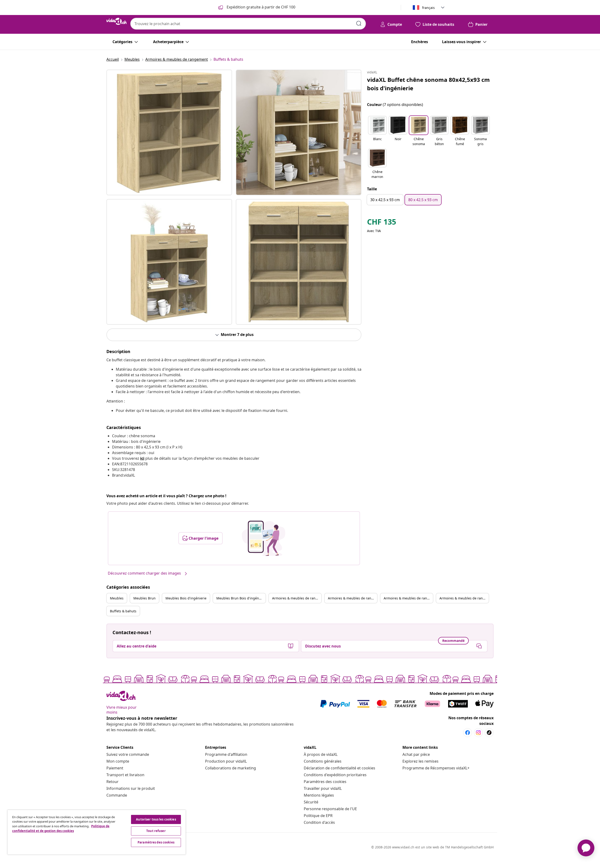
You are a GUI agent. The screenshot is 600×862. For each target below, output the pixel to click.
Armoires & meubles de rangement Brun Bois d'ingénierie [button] (464, 598)
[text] (381, 223)
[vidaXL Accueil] (116, 21)
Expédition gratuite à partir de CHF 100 (260, 7)
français (428, 7)
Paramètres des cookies (325, 781)
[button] (377, 131)
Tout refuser (156, 831)
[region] (97, 832)
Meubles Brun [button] (144, 598)
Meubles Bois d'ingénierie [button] (185, 598)
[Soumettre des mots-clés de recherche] (359, 23)
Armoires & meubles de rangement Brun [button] (352, 598)
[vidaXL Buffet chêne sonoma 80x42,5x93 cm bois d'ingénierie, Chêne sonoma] (169, 132)
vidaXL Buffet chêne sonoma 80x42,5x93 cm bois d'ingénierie (428, 84)
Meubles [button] (117, 598)
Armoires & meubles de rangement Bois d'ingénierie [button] (408, 598)
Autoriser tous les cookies (156, 819)
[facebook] (467, 732)
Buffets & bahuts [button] (123, 611)
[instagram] (478, 732)
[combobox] (248, 24)
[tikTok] (489, 732)
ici (142, 458)
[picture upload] (263, 538)
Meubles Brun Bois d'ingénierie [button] (241, 598)
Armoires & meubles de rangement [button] (296, 598)
